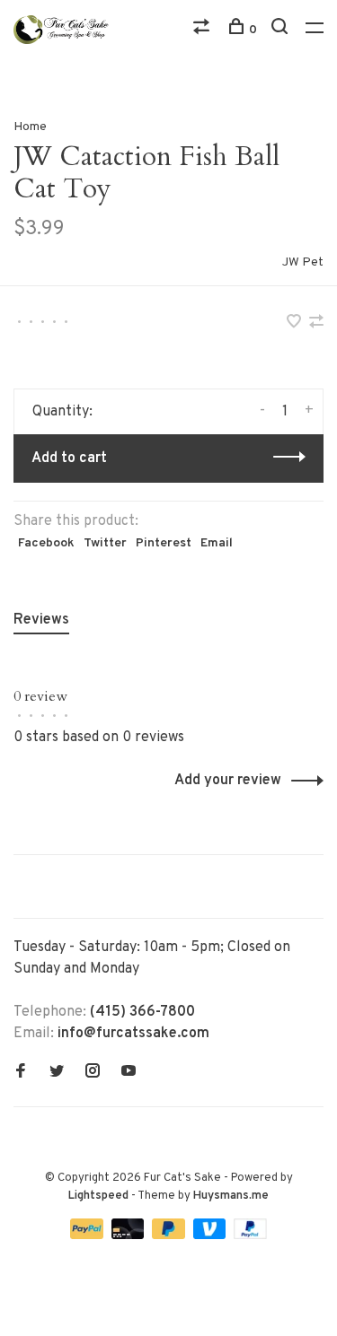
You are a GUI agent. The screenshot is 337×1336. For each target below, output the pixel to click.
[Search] (281, 30)
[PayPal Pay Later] (170, 1235)
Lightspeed (98, 1196)
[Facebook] (20, 1073)
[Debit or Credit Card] (129, 1235)
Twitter (105, 543)
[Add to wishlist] (296, 324)
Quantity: (62, 412)
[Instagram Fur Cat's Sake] (92, 1073)
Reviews (41, 620)
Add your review (227, 781)
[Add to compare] (316, 324)
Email (216, 543)
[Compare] (203, 30)
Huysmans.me (231, 1196)
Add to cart (69, 458)
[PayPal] (88, 1235)
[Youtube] (128, 1073)
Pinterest (163, 543)
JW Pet (303, 262)
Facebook (46, 543)
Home (30, 127)
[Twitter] (56, 1073)
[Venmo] (211, 1235)
